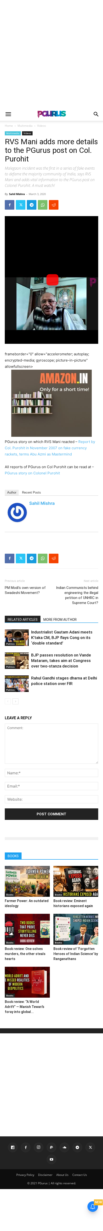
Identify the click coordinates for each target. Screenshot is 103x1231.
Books (9, 894)
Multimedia (25, 126)
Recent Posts (31, 492)
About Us (62, 1175)
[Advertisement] (51, 53)
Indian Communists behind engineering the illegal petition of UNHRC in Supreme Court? (77, 595)
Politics (10, 643)
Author (11, 492)
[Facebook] (9, 205)
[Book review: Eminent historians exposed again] (75, 881)
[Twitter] (20, 205)
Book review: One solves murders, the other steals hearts (25, 954)
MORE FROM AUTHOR (60, 619)
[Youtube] (51, 1159)
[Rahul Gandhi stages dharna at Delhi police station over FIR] (17, 683)
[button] (8, 114)
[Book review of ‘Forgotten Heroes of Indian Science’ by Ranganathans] (75, 929)
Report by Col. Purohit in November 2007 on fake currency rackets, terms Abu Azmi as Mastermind (50, 447)
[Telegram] (31, 205)
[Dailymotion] (12, 1147)
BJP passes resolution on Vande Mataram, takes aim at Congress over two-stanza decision (61, 660)
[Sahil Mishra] (17, 512)
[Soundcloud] (64, 1147)
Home (9, 126)
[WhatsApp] (42, 205)
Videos (41, 126)
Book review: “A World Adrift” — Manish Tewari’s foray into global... (24, 1007)
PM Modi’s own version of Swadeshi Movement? (25, 590)
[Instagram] (38, 1147)
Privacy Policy (25, 1175)
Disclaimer (45, 1175)
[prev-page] (8, 701)
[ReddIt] (53, 205)
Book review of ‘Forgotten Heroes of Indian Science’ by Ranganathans (75, 954)
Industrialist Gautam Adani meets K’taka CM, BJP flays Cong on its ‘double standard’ (61, 637)
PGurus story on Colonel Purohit (32, 473)
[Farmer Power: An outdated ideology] (27, 881)
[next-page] (15, 701)
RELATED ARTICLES (23, 619)
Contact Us (79, 1175)
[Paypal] (51, 1147)
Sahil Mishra (17, 194)
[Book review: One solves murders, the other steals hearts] (27, 929)
